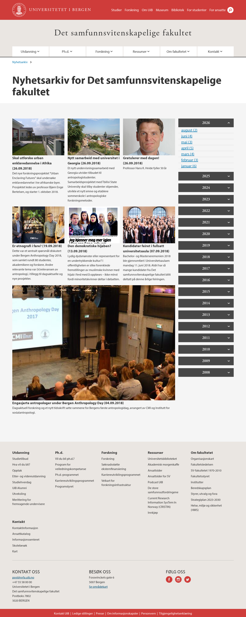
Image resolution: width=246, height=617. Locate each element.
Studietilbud (20, 459)
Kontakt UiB (61, 613)
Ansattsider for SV (159, 476)
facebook (170, 580)
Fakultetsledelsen (202, 464)
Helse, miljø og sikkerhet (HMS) (206, 507)
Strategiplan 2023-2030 (205, 500)
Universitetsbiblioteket (162, 459)
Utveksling (19, 494)
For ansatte (217, 10)
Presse (100, 613)
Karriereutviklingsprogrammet (74, 480)
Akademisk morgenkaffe (163, 464)
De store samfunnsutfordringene (163, 490)
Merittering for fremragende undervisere (28, 502)
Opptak (17, 470)
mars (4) (187, 153)
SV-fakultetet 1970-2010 (206, 470)
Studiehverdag (21, 482)
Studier (116, 10)
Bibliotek (177, 10)
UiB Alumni (19, 488)
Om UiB (147, 10)
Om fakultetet (176, 51)
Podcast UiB (155, 482)
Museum (162, 10)
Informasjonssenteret (25, 539)
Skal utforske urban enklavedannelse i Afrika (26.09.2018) (32, 163)
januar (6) (189, 165)
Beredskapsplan (201, 488)
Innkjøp (153, 512)
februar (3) (189, 159)
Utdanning (28, 51)
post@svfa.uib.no (23, 577)
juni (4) (186, 136)
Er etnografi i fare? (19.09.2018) (37, 246)
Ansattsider (155, 470)
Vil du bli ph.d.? (65, 459)
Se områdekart (98, 587)
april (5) (187, 147)
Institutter (197, 482)
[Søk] (230, 10)
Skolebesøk (19, 545)
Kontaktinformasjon (25, 528)
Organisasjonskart (202, 459)
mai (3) (186, 142)
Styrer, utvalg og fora (204, 494)
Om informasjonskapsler (122, 613)
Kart (14, 551)
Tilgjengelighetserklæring (175, 613)
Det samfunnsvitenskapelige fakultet (123, 33)
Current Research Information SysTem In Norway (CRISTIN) (162, 502)
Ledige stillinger (82, 613)
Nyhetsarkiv (20, 62)
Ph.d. (65, 51)
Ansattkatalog (21, 534)
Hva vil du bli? (21, 464)
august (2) (189, 130)
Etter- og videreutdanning (29, 476)
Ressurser (139, 51)
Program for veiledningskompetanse (70, 466)
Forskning (132, 10)
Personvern (148, 613)
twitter (189, 580)
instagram (179, 580)
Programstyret (64, 486)
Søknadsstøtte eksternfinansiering (113, 466)
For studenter (196, 10)
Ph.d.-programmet (67, 475)
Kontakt (213, 51)
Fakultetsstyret (200, 476)
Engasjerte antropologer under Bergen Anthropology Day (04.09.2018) (68, 403)
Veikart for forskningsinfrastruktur (116, 483)
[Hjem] (19, 10)
